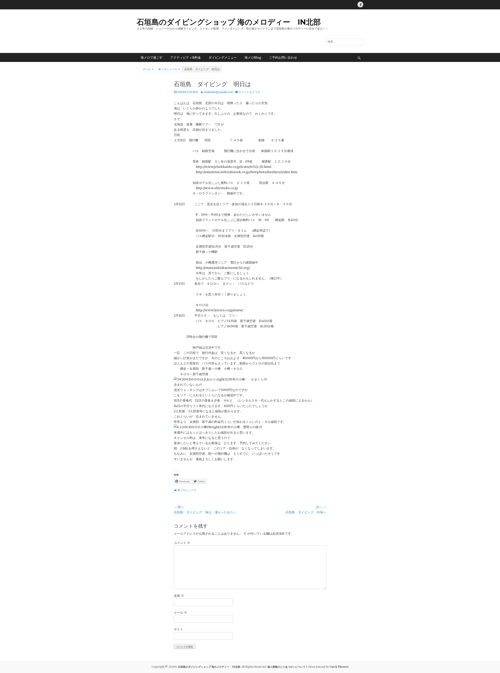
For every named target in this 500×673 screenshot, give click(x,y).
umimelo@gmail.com (218, 92)
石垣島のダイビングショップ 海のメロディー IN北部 (229, 22)
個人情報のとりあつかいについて (286, 667)
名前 (179, 596)
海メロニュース (169, 69)
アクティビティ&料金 (185, 57)
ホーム (148, 69)
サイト (178, 629)
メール (180, 612)
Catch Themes (339, 667)
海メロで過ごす (151, 57)
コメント (182, 543)
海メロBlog (253, 57)
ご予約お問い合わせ (283, 57)
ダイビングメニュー (223, 57)
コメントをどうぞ (249, 92)
